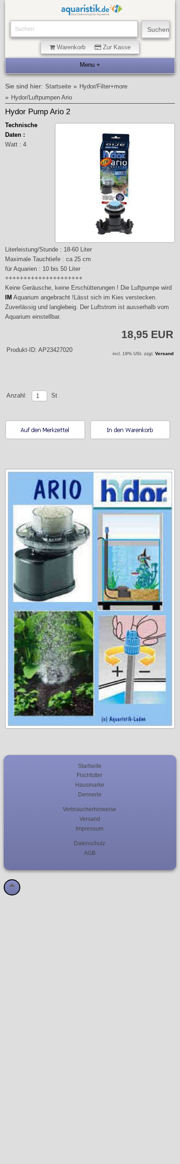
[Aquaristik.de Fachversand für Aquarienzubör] (91, 11)
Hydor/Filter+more (103, 86)
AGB (90, 853)
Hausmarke (89, 785)
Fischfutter (89, 775)
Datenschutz (89, 843)
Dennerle (90, 794)
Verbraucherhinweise (89, 809)
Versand (164, 353)
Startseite (58, 86)
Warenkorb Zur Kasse (93, 47)
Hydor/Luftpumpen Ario (41, 97)
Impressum (89, 828)
